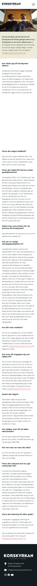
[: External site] (5, 575)
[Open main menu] (33, 4)
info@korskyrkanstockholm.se (14, 53)
